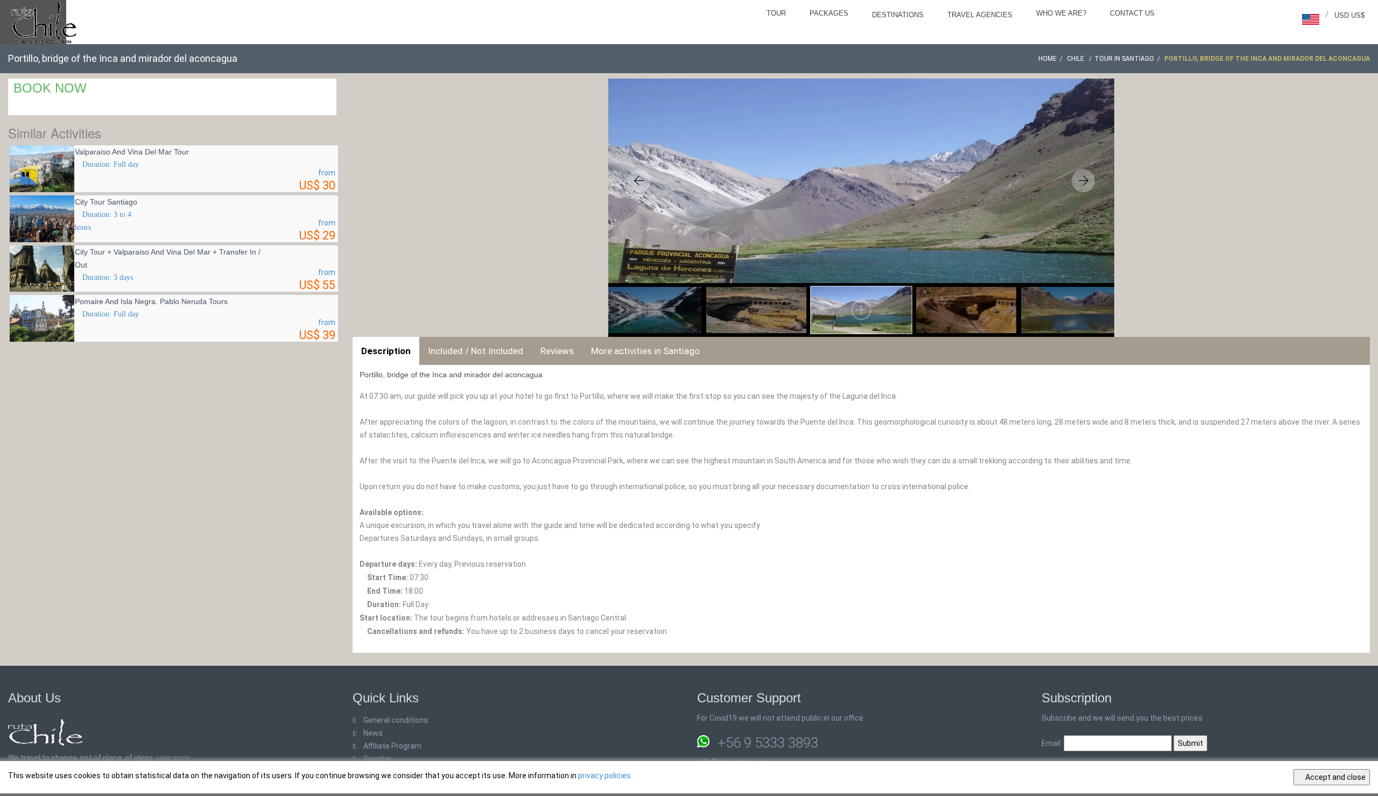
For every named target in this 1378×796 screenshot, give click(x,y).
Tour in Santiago (1124, 58)
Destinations (898, 15)
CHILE (1076, 58)
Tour (776, 13)
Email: (1053, 743)
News (373, 733)
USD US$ (1349, 15)
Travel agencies (980, 15)
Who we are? (1061, 13)
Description (386, 351)
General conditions (395, 720)
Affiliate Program (392, 746)
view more (172, 757)
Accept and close (1335, 777)
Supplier (377, 759)
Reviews (557, 351)
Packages (829, 13)
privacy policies (604, 775)
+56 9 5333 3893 (768, 743)
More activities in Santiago (645, 351)
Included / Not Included (475, 351)
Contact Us (1132, 13)
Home (1047, 58)
